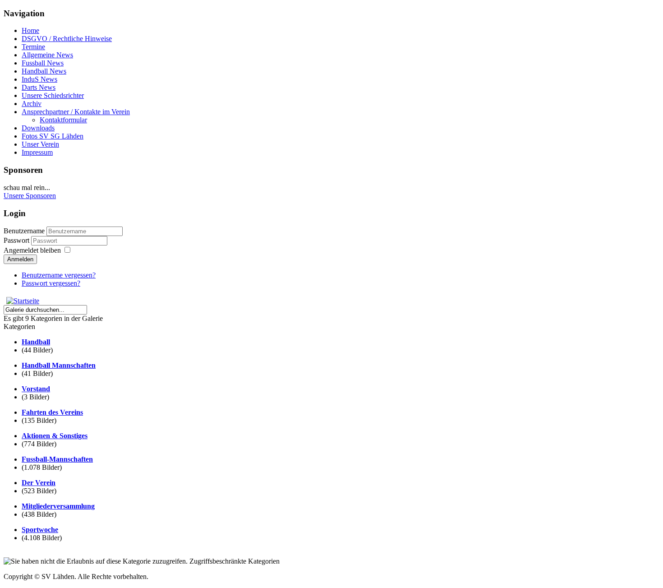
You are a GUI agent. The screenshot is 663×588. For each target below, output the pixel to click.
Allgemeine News (47, 55)
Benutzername (24, 231)
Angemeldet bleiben (32, 250)
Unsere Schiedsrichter (53, 95)
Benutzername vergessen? (59, 275)
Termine (33, 47)
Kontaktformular (63, 120)
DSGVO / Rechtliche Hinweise (67, 38)
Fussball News (43, 63)
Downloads (38, 128)
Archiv (31, 103)
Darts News (38, 87)
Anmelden (20, 259)
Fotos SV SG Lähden (52, 136)
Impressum (37, 152)
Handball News (44, 71)
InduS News (39, 79)
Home (30, 30)
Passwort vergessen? (51, 283)
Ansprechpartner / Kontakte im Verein (76, 112)
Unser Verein (40, 144)
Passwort (16, 240)
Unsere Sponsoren (30, 195)
